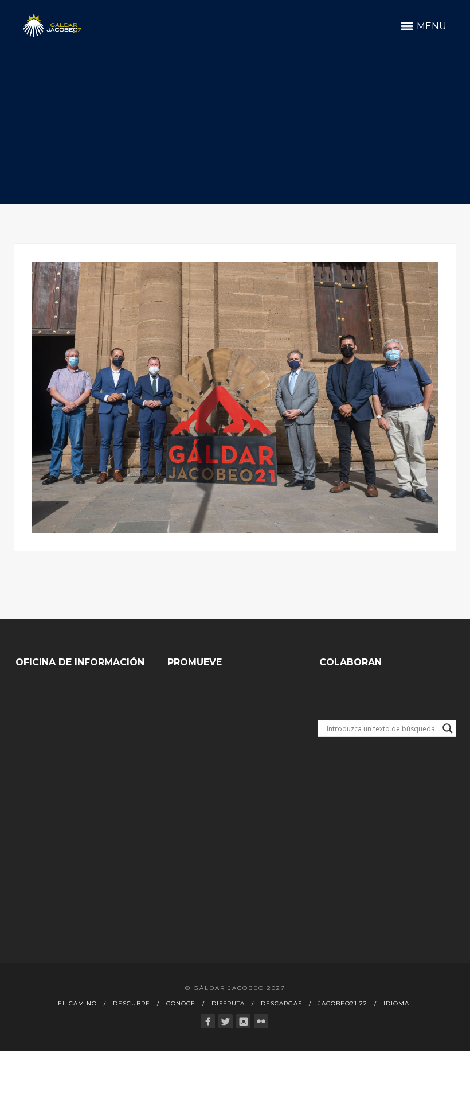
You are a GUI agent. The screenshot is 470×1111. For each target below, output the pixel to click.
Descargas (281, 1003)
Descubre (131, 1003)
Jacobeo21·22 (342, 1003)
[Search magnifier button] (448, 728)
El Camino (77, 1003)
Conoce (180, 1003)
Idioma (396, 1003)
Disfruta (228, 1003)
